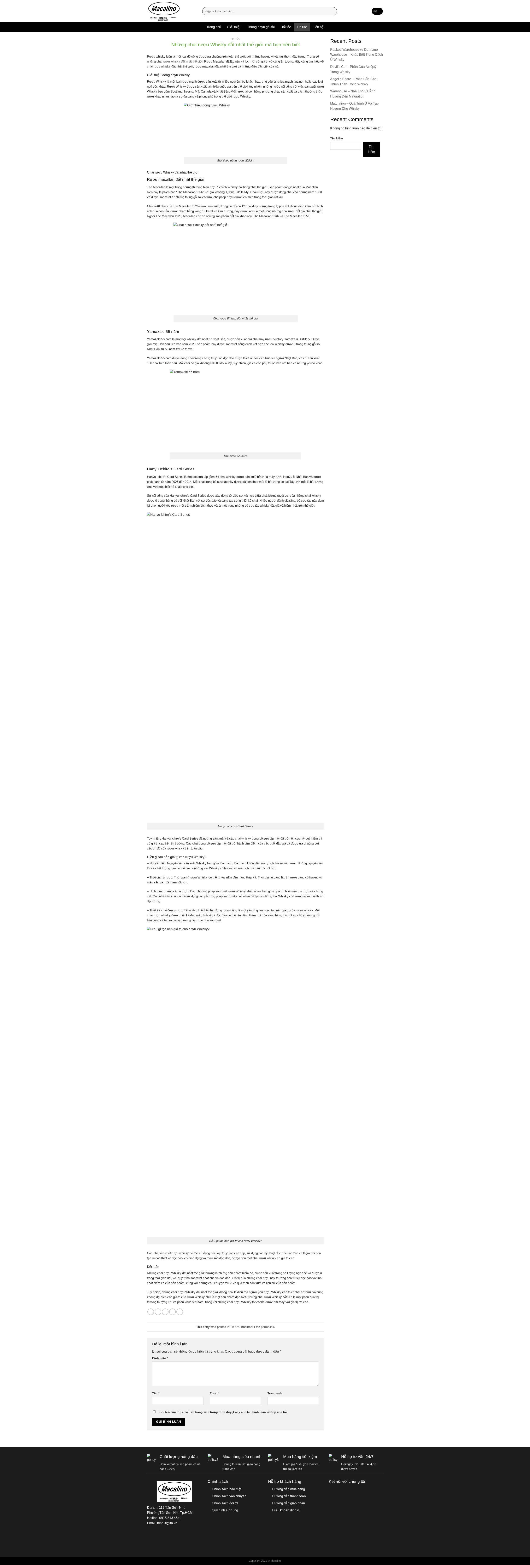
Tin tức (302, 27)
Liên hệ (318, 27)
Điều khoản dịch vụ (286, 1510)
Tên (155, 1393)
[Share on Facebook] (150, 1311)
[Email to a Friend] (165, 1311)
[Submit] (333, 11)
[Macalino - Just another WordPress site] (171, 11)
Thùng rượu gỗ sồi (261, 27)
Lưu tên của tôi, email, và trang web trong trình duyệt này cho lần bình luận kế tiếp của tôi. (223, 1412)
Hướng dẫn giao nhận (288, 1503)
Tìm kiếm (336, 138)
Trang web (274, 1393)
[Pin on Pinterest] (172, 1311)
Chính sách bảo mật (226, 1489)
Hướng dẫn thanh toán (289, 1496)
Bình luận (160, 1358)
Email (214, 1393)
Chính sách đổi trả (225, 1503)
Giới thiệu (234, 27)
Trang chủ (213, 27)
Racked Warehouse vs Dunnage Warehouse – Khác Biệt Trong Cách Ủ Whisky (356, 55)
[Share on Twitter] (158, 1311)
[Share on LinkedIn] (179, 1311)
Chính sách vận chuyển (229, 1496)
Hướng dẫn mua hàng (288, 1489)
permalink (267, 1327)
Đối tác (286, 27)
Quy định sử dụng (225, 1510)
